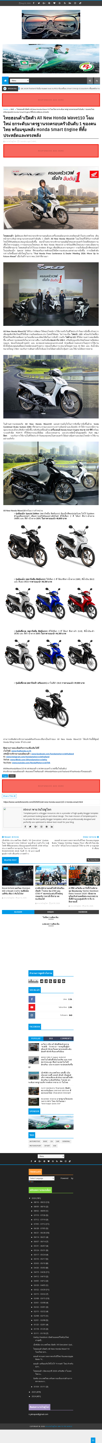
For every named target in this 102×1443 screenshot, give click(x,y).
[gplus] (44, 3)
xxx (51, 1038)
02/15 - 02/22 (40, 1311)
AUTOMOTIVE (35, 1141)
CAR (57, 1141)
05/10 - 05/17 (40, 1259)
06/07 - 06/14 (40, 1241)
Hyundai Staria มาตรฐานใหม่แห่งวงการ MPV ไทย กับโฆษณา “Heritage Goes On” (57, 1101)
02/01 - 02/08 (40, 1320)
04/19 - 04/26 (40, 1272)
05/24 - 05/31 (40, 1250)
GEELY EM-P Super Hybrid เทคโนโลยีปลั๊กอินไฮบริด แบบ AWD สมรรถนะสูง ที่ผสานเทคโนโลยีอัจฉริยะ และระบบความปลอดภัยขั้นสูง (50, 1062)
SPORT (47, 1146)
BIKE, (35, 141)
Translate (38, 1181)
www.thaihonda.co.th (21, 751)
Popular (36, 1038)
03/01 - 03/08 (40, 1302)
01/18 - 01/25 (40, 1329)
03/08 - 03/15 (40, 1298)
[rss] (65, 3)
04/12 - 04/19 (40, 1276)
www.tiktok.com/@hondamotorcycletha (28, 760)
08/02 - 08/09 (40, 1211)
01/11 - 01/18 (40, 1333)
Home (5, 109)
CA (52, 1141)
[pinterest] (49, 3)
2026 (34, 1198)
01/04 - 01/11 (40, 1386)
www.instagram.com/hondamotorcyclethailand (27, 757)
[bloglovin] (54, 3)
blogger (18, 912)
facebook (82, 912)
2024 (34, 1396)
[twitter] (39, 3)
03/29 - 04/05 (40, 1285)
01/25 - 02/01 (40, 1324)
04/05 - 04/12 (40, 1281)
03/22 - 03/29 (40, 1289)
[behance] (70, 3)
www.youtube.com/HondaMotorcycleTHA (31, 763)
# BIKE (12, 776)
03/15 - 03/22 (40, 1294)
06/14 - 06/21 (40, 1237)
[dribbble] (60, 3)
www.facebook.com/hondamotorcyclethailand (52, 754)
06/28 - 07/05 (40, 1228)
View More (94, 860)
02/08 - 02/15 (40, 1316)
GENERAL (66, 1141)
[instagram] (75, 3)
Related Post (10, 860)
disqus (50, 912)
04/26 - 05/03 (40, 1267)
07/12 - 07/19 (40, 1219)
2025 (34, 1392)
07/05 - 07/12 (40, 1224)
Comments (66, 1038)
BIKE (12, 109)
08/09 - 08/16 (40, 1206)
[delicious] (80, 3)
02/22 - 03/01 (40, 1307)
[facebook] (34, 3)
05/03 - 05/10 (40, 1263)
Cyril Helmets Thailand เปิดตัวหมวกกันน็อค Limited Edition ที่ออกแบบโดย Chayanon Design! (56, 1090)
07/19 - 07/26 (40, 1215)
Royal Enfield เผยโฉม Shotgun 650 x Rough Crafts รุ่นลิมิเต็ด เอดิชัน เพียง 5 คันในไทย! (16, 891)
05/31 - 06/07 (40, 1246)
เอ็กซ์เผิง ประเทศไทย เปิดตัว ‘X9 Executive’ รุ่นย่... (53, 1344)
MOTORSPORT (35, 1146)
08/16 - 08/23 (40, 1202)
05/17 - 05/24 (40, 1254)
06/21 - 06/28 (40, 1232)
